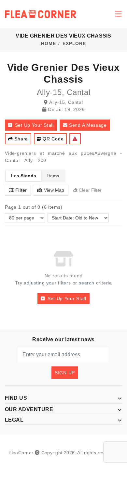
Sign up (65, 372)
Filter (21, 190)
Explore (74, 43)
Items (53, 175)
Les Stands (23, 175)
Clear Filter (90, 190)
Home (48, 43)
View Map (54, 190)
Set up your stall (34, 125)
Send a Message (88, 125)
